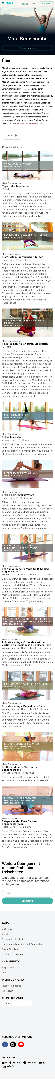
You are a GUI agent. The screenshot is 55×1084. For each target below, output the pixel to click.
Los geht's (27, 901)
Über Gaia (7, 929)
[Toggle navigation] (3, 3)
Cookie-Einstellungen (13, 954)
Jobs (4, 972)
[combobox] (17, 1003)
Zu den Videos (27, 48)
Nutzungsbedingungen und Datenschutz (23, 944)
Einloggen (45, 4)
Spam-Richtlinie (10, 949)
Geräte (5, 934)
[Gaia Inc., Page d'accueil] (9, 3)
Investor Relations (11, 985)
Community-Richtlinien (13, 939)
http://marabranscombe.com (29, 124)
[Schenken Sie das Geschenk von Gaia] (34, 3)
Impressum (7, 990)
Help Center (8, 967)
